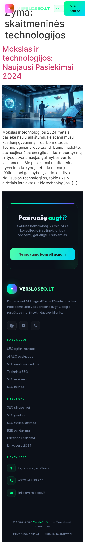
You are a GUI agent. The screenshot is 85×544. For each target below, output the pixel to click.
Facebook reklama (21, 438)
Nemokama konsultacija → (42, 254)
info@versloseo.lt (31, 492)
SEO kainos (15, 387)
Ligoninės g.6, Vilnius (33, 468)
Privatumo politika (26, 533)
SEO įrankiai (16, 415)
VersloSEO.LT (42, 522)
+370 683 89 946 (30, 480)
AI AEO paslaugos (20, 356)
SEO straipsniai (18, 407)
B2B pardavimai (18, 430)
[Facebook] (12, 325)
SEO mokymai (17, 379)
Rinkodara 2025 (19, 445)
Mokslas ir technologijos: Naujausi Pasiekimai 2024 (37, 62)
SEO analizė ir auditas (23, 364)
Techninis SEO (17, 371)
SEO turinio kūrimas (21, 423)
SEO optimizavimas (21, 348)
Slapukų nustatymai (58, 533)
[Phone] (35, 325)
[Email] (23, 325)
